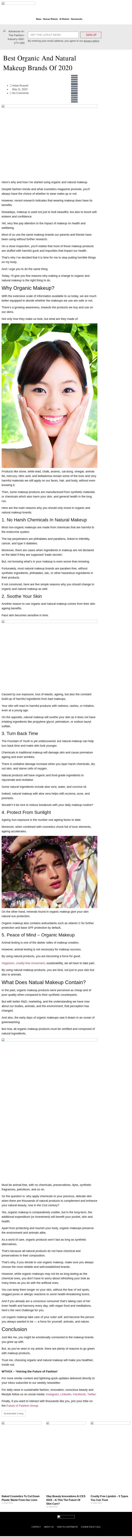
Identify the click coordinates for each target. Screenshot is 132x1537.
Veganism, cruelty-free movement (23, 963)
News (38, 19)
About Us (49, 1527)
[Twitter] (74, 89)
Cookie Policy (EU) (90, 1527)
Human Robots (50, 19)
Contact (36, 1527)
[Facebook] (74, 80)
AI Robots (64, 19)
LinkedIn (65, 1394)
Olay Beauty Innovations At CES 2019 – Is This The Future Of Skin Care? (65, 1500)
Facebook (79, 1394)
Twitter (91, 1394)
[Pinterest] (74, 98)
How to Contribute (67, 1527)
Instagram (52, 1394)
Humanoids (76, 19)
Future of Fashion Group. (22, 1405)
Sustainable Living (13, 1413)
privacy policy (91, 41)
